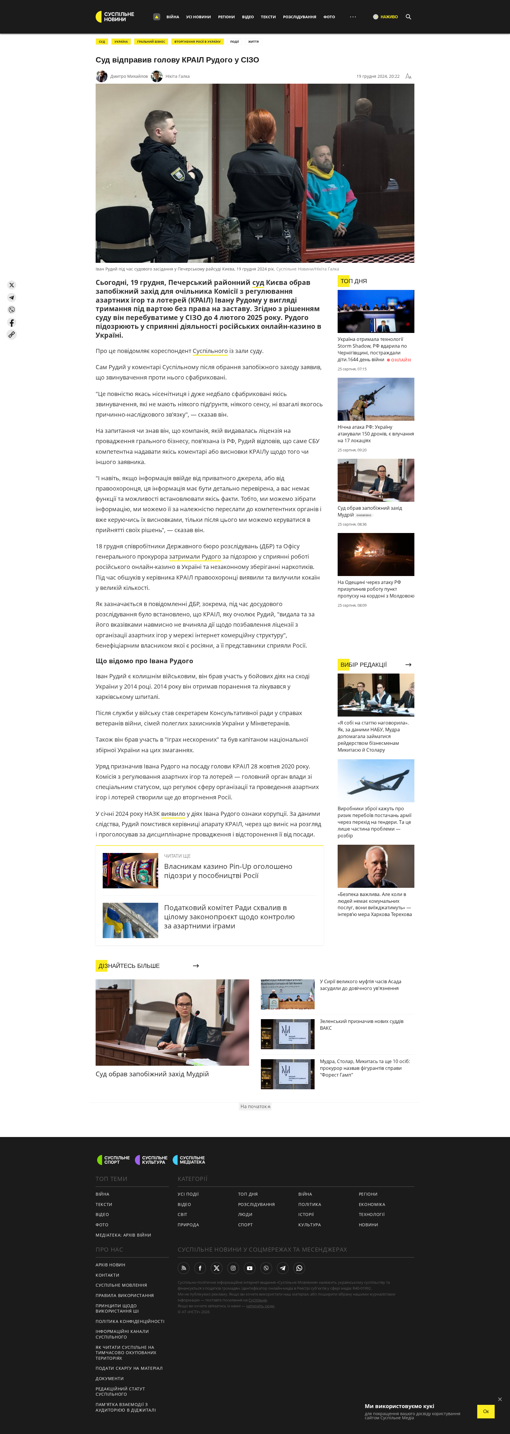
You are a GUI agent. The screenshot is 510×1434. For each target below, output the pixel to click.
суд (258, 282)
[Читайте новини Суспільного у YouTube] (250, 1268)
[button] (11, 285)
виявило (173, 814)
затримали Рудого (195, 556)
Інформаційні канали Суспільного (122, 1334)
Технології (372, 1214)
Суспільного (210, 351)
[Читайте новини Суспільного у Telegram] (283, 1268)
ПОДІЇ (234, 41)
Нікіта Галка (178, 76)
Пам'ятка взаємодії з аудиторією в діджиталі (126, 1407)
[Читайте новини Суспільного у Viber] (266, 1268)
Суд (102, 41)
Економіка (372, 1204)
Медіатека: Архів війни (123, 1235)
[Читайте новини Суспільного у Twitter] (217, 1268)
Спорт (245, 1224)
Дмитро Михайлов (129, 76)
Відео (248, 16)
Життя (253, 41)
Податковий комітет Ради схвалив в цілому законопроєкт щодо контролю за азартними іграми (229, 916)
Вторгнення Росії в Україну (197, 41)
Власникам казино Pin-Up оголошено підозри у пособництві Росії (228, 870)
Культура (309, 1224)
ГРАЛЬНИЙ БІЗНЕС (151, 41)
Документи (110, 1378)
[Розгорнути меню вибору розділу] (156, 16)
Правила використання (125, 1295)
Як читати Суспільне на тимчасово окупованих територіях (126, 1352)
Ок (486, 1411)
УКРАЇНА (121, 41)
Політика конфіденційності (130, 1321)
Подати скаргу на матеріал (129, 1368)
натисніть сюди (260, 1305)
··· (353, 17)
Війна (172, 16)
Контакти (108, 1275)
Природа (188, 1224)
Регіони (226, 16)
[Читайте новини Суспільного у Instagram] (233, 1268)
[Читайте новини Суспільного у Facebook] (200, 1268)
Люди (245, 1214)
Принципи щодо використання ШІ (117, 1308)
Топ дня (248, 1194)
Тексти (268, 16)
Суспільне (258, 1300)
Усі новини (198, 16)
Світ (182, 1214)
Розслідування (299, 16)
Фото (329, 16)
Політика (309, 1204)
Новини (368, 1224)
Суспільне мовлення (121, 1285)
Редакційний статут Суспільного (120, 1391)
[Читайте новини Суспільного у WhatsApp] (299, 1268)
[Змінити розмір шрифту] (408, 76)
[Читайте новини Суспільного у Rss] (183, 1268)
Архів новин (110, 1265)
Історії (306, 1214)
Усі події (188, 1194)
